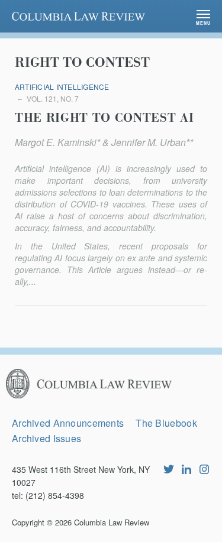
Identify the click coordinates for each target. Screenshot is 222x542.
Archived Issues (46, 438)
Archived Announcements (68, 423)
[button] (203, 16)
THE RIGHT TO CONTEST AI (104, 118)
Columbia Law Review (111, 522)
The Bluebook (166, 423)
